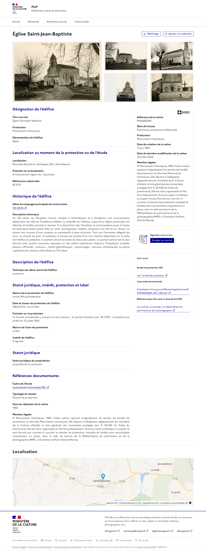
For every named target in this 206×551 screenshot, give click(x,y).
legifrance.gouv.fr (161, 531)
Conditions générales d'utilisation (67, 547)
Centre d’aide (126, 540)
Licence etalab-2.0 (145, 547)
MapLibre (110, 502)
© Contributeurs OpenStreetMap (171, 502)
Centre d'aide (82, 21)
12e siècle (18, 208)
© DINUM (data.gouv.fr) (128, 502)
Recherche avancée (57, 21)
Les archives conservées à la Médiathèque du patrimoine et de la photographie (159, 308)
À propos (63, 540)
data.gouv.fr (183, 531)
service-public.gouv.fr (135, 531)
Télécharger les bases (83, 540)
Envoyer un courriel (162, 240)
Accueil (16, 21)
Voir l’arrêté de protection (150, 275)
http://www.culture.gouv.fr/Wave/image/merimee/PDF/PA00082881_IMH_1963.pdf (163, 291)
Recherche (33, 21)
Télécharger (153, 33)
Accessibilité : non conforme (25, 540)
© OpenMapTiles (148, 502)
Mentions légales (20, 547)
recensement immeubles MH (29, 387)
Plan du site (143, 540)
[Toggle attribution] (190, 503)
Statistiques (104, 540)
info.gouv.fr (111, 531)
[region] (103, 482)
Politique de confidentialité (40, 547)
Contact (48, 540)
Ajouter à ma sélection (180, 33)
